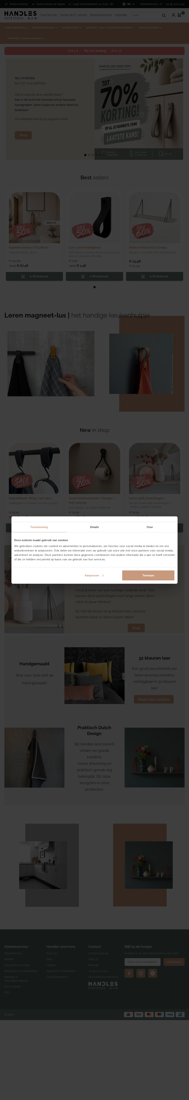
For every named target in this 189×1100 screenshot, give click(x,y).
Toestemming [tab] (39, 527)
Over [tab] (150, 527)
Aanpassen (92, 575)
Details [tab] (94, 527)
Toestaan (148, 575)
